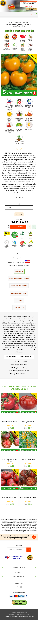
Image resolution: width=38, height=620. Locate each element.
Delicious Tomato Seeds (9, 421)
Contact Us (19, 307)
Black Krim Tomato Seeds (28, 497)
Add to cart (18, 226)
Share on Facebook (17, 258)
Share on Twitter (14, 258)
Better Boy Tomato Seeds (10, 497)
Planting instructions (19, 278)
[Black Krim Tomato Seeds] (28, 477)
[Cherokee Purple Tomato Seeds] (10, 439)
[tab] (19, 271)
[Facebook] (17, 586)
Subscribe (28, 550)
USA (22, 262)
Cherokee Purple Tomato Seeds (9, 460)
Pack (18, 204)
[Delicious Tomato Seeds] (10, 401)
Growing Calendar (19, 286)
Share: (19, 254)
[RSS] (20, 586)
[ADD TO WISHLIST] (29, 227)
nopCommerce (22, 612)
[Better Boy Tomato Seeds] (10, 477)
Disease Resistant (19, 293)
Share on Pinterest (21, 258)
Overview (19, 271)
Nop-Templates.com (23, 614)
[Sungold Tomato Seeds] (28, 439)
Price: (17, 219)
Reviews (19, 300)
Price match (34, 227)
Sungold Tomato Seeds (28, 459)
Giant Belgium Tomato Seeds (28, 422)
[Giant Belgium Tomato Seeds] (28, 401)
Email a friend (24, 258)
